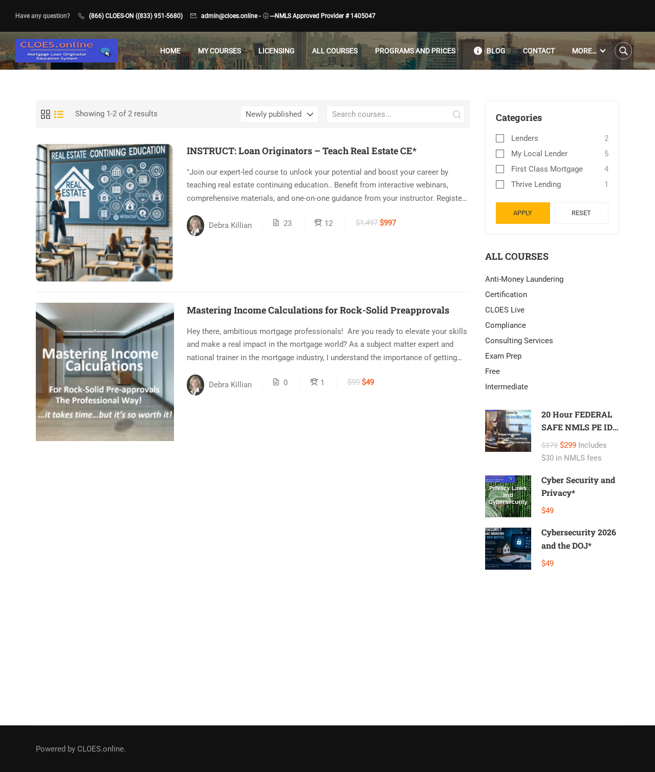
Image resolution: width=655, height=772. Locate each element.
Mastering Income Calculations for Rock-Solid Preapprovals (318, 310)
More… (584, 51)
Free (492, 371)
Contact (539, 51)
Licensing (276, 51)
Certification (506, 294)
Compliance (505, 325)
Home (170, 51)
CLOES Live (505, 310)
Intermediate (506, 386)
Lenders (524, 138)
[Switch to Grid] (45, 114)
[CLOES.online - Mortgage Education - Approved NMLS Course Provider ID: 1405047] (66, 51)
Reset (581, 213)
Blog (496, 51)
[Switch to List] (58, 114)
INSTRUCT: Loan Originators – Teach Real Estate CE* (302, 150)
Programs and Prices (415, 51)
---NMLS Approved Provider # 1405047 (323, 15)
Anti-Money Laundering (524, 279)
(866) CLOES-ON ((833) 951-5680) (136, 15)
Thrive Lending (536, 184)
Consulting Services (519, 340)
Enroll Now (104, 212)
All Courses (335, 51)
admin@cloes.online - (230, 15)
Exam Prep (503, 356)
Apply (522, 213)
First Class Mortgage (547, 169)
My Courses (219, 51)
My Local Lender (539, 153)
